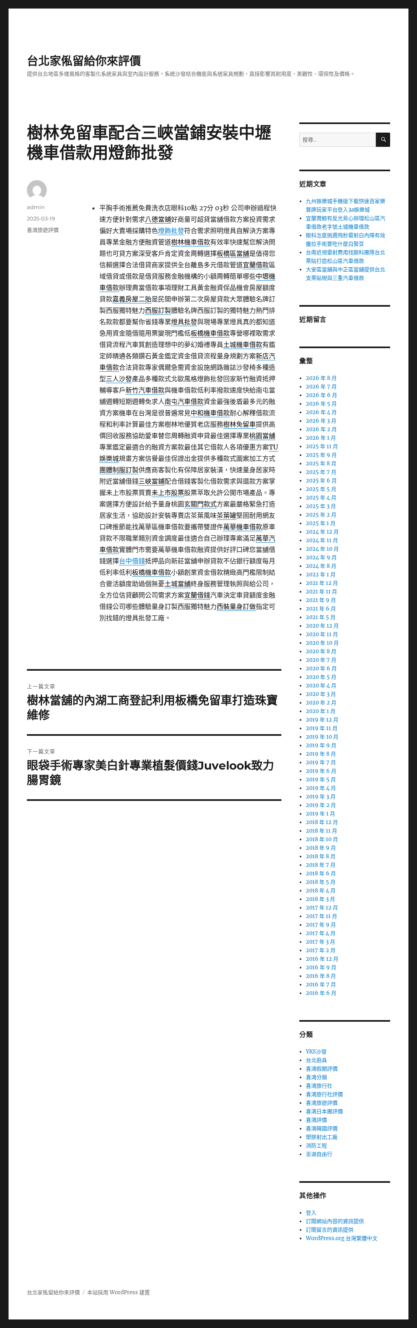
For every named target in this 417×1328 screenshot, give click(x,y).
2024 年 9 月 (321, 557)
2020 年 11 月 (322, 634)
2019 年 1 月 (320, 813)
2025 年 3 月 (321, 506)
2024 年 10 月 (322, 548)
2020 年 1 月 (321, 711)
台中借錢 (132, 561)
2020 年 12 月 (322, 625)
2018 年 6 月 (321, 873)
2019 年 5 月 (321, 779)
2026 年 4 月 (321, 412)
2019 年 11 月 (322, 728)
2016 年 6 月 (321, 993)
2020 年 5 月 (321, 677)
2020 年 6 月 (321, 668)
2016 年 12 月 (322, 958)
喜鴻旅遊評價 (43, 230)
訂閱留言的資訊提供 (329, 1229)
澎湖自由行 (319, 1154)
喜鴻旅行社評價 (324, 1094)
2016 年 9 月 (321, 967)
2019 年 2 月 (321, 805)
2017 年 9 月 (321, 924)
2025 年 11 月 (322, 446)
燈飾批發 (171, 231)
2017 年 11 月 (321, 916)
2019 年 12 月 (322, 719)
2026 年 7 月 (321, 386)
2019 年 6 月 (321, 771)
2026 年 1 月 (321, 437)
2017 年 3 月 (320, 941)
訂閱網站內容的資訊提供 (335, 1221)
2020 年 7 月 (321, 659)
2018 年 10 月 (322, 839)
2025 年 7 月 (321, 472)
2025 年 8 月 (321, 463)
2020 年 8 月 (321, 651)
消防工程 (316, 1145)
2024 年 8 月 (321, 566)
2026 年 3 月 (321, 420)
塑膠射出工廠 (322, 1137)
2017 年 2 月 (321, 950)
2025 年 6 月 (321, 480)
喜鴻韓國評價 (322, 1128)
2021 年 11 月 (321, 591)
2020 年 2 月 (321, 702)
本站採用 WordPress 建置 (118, 1292)
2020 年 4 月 (321, 685)
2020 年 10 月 (322, 642)
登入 (311, 1212)
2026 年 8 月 (321, 378)
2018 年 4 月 (321, 890)
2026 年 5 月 (321, 403)
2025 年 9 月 (321, 454)
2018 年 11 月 (321, 830)
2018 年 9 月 (321, 847)
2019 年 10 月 (322, 736)
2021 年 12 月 (322, 583)
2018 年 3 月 (320, 899)
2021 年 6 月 (321, 608)
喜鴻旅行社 (319, 1085)
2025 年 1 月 (321, 523)
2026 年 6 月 (321, 395)
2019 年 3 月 (321, 796)
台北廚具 (316, 1060)
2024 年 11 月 (322, 540)
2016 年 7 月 (321, 984)
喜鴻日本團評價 (324, 1111)
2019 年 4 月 (321, 788)
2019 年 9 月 (321, 745)
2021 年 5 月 (321, 617)
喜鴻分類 (316, 1077)
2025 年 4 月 (321, 497)
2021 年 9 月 (321, 600)
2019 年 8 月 (321, 753)
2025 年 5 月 (321, 489)
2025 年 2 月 (321, 514)
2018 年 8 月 (321, 856)
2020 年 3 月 (321, 694)
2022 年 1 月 (321, 574)
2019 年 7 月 (321, 762)
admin (36, 207)
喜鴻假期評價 (322, 1068)
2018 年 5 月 (321, 882)
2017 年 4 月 (321, 933)
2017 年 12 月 (322, 907)
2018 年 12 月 (322, 822)
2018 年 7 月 (321, 864)
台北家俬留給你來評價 (84, 61)
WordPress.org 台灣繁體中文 (341, 1238)
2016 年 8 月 (321, 976)
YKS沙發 (316, 1051)
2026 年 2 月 (321, 429)
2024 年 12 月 (322, 531)
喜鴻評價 (316, 1119)
